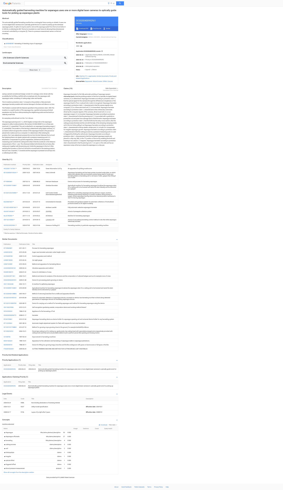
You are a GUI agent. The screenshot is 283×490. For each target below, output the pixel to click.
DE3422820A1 (8, 311)
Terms (149, 487)
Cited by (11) (83, 76)
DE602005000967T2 (10, 315)
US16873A (7, 337)
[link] (23, 44)
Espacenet (88, 81)
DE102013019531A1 (10, 297)
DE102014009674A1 (10, 207)
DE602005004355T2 (10, 280)
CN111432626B (8, 284)
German (89, 34)
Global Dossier (97, 81)
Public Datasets (139, 487)
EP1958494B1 (8, 248)
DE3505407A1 (8, 345)
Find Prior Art (97, 28)
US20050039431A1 (10, 268)
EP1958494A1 (8, 181)
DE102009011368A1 (10, 185)
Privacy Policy (158, 487)
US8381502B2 (8, 260)
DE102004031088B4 (10, 293)
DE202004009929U (10, 369)
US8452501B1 (8, 252)
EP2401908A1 (8, 319)
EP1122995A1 (8, 323)
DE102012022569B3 (10, 193)
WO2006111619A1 (10, 168)
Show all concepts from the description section (19, 472)
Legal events (92, 76)
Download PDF (83, 28)
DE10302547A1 (8, 331)
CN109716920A (9, 211)
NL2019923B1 (8, 216)
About (116, 487)
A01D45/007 (10, 43)
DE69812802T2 (8, 272)
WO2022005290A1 (10, 225)
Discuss (110, 81)
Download (103, 425)
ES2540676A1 (8, 202)
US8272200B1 (8, 264)
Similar (108, 28)
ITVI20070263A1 (9, 349)
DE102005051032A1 (10, 172)
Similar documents (103, 76)
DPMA (105, 81)
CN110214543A (9, 220)
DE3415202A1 (8, 341)
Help (167, 487)
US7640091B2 (8, 256)
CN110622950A (8, 307)
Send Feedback (126, 487)
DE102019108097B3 (10, 303)
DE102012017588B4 (10, 327)
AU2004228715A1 (9, 276)
